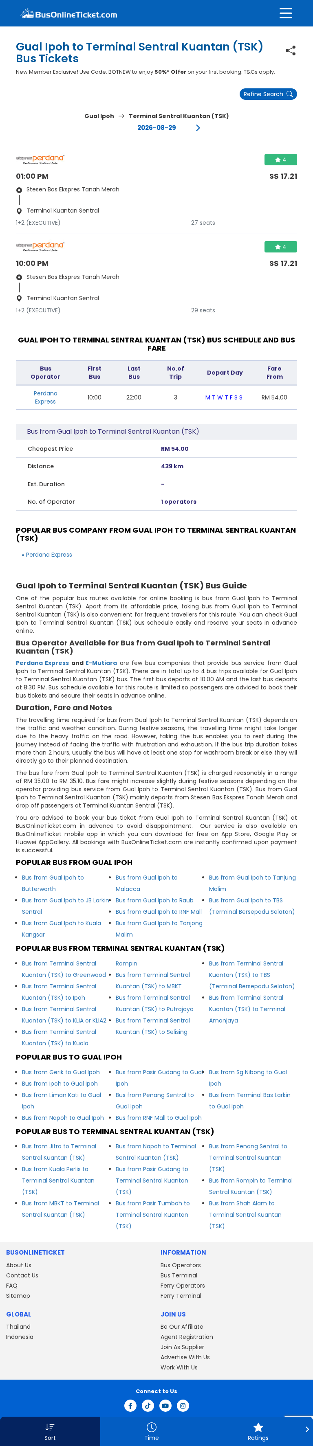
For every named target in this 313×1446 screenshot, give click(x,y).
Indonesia (19, 1337)
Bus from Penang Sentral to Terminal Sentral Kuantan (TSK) (248, 1157)
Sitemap (18, 1296)
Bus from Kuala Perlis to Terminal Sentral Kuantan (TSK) (58, 1180)
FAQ (12, 1285)
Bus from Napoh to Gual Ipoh (63, 1118)
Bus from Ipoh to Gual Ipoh (60, 1084)
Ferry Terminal (181, 1296)
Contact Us (22, 1275)
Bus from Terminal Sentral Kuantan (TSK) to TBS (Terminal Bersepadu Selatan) (252, 974)
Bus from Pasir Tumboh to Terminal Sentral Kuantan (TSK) (153, 1214)
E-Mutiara (101, 663)
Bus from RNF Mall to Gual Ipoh (159, 1118)
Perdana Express (45, 397)
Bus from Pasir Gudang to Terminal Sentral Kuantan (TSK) (152, 1180)
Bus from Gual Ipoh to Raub (155, 900)
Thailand (18, 1327)
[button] (50, 1431)
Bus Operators (181, 1265)
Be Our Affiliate (182, 1327)
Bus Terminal (179, 1275)
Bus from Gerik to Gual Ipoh (61, 1072)
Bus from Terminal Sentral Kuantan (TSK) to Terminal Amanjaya (247, 1009)
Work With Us (179, 1367)
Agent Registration (187, 1337)
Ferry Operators (183, 1285)
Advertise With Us (185, 1357)
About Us (18, 1265)
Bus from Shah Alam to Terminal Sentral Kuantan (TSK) (245, 1214)
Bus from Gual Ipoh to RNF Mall (159, 912)
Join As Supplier (182, 1347)
